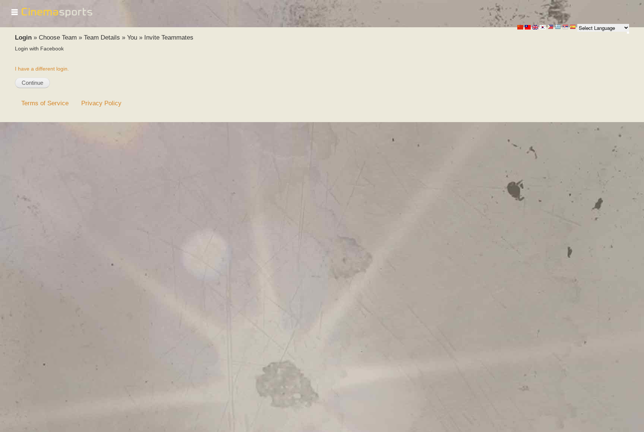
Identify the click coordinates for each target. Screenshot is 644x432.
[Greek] (558, 27)
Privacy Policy (101, 103)
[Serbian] (565, 27)
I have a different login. (42, 69)
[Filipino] (550, 27)
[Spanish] (573, 27)
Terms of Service (45, 103)
